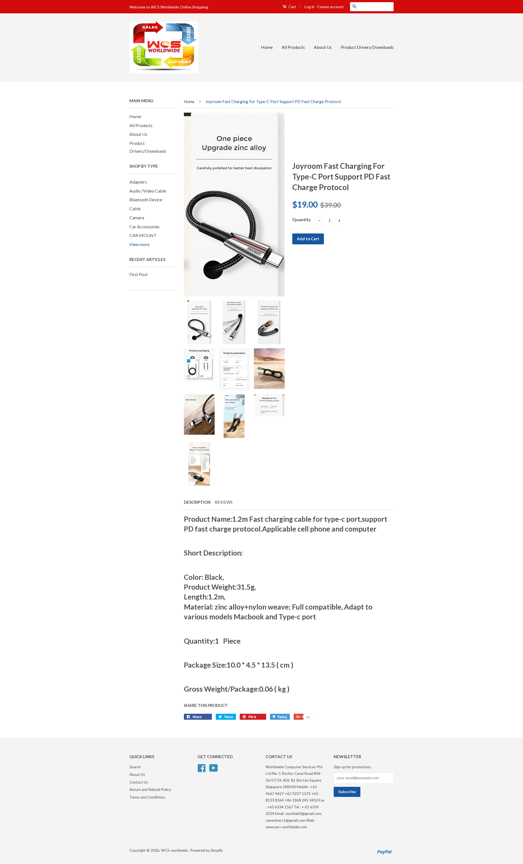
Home (267, 47)
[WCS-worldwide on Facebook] (201, 767)
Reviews (224, 502)
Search (135, 767)
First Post (138, 274)
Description (197, 502)
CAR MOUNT (143, 235)
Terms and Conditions (147, 797)
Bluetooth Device (145, 199)
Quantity (301, 219)
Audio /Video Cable (147, 190)
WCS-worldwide (174, 850)
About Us (323, 47)
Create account (330, 6)
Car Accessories (144, 226)
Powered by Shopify (206, 850)
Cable (135, 208)
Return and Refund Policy (150, 789)
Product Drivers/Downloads (367, 47)
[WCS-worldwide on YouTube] (213, 767)
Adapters (138, 181)
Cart (292, 6)
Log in (310, 6)
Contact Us (138, 782)
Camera (136, 217)
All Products (293, 47)
